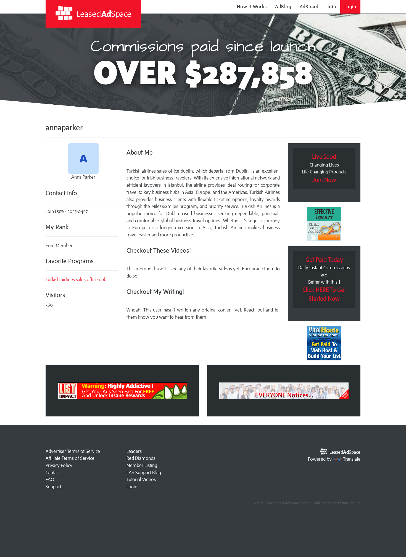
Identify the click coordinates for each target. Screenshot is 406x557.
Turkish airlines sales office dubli (77, 279)
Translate (351, 459)
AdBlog (283, 6)
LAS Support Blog (143, 472)
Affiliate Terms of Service (70, 458)
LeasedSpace (103, 14)
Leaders (134, 451)
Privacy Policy (59, 465)
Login (350, 6)
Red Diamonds (140, 458)
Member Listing (141, 465)
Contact (53, 472)
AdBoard (309, 6)
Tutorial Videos (141, 479)
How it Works (252, 6)
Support (53, 486)
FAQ (50, 479)
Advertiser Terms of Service (73, 451)
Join (331, 6)
